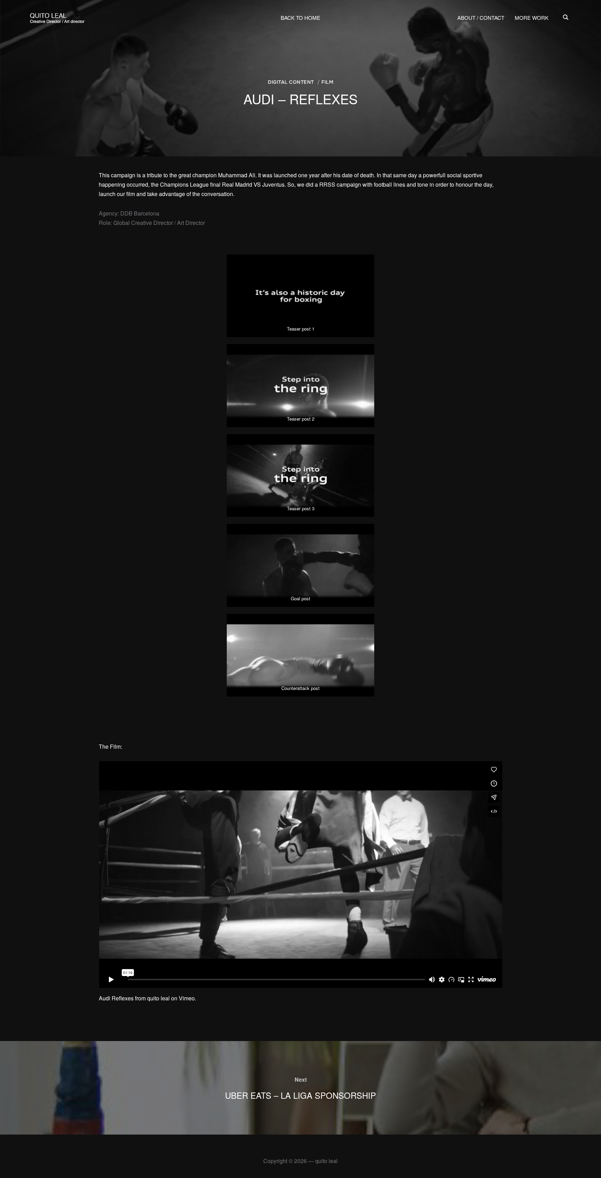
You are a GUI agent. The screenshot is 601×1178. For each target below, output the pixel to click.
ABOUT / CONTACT (480, 17)
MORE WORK (531, 17)
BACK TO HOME (300, 17)
